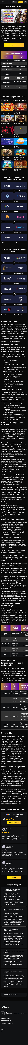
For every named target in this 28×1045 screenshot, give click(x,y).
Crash (16, 100)
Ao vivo (10, 100)
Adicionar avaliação (14, 822)
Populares (3, 100)
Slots (23, 100)
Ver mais (14, 877)
